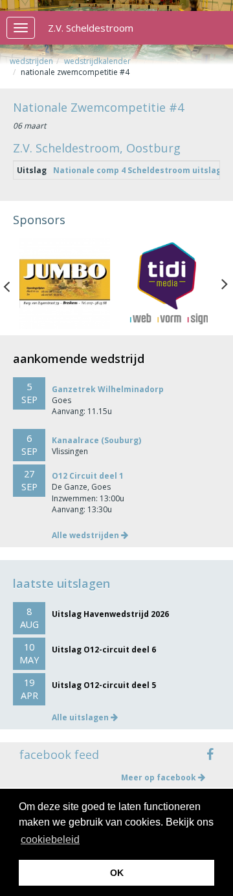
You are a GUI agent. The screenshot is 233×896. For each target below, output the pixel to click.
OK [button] (117, 873)
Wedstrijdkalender (97, 61)
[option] (64, 283)
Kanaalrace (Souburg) (96, 440)
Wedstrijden (31, 61)
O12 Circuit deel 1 (88, 475)
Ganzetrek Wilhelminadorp (108, 389)
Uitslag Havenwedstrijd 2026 (110, 614)
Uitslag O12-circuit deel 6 (104, 649)
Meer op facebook (159, 777)
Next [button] (224, 283)
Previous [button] (13, 283)
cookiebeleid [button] (50, 839)
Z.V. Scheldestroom (90, 27)
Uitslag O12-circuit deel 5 (104, 685)
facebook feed (59, 754)
